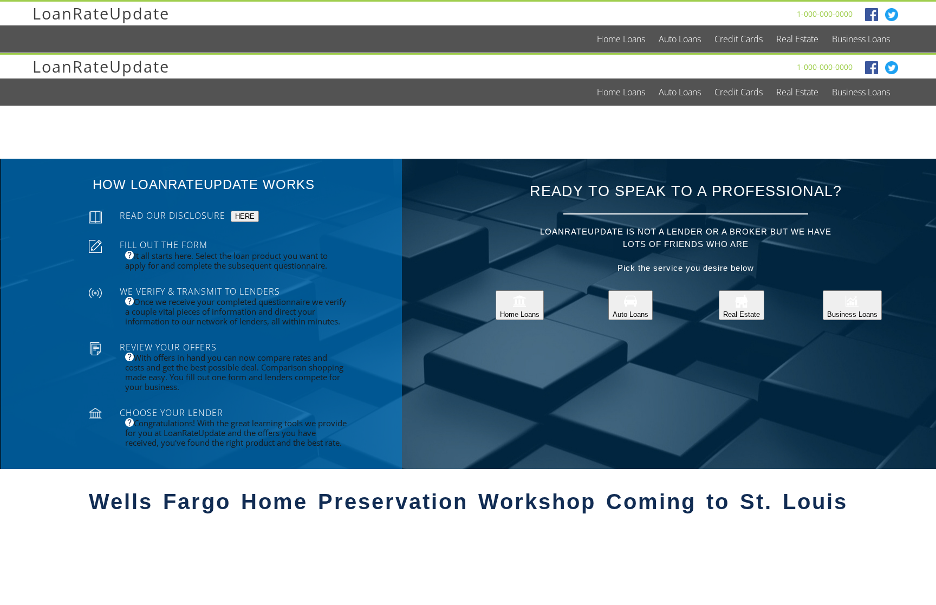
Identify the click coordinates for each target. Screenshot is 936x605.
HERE (245, 216)
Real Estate (741, 314)
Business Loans (852, 314)
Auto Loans (630, 314)
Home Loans (520, 314)
